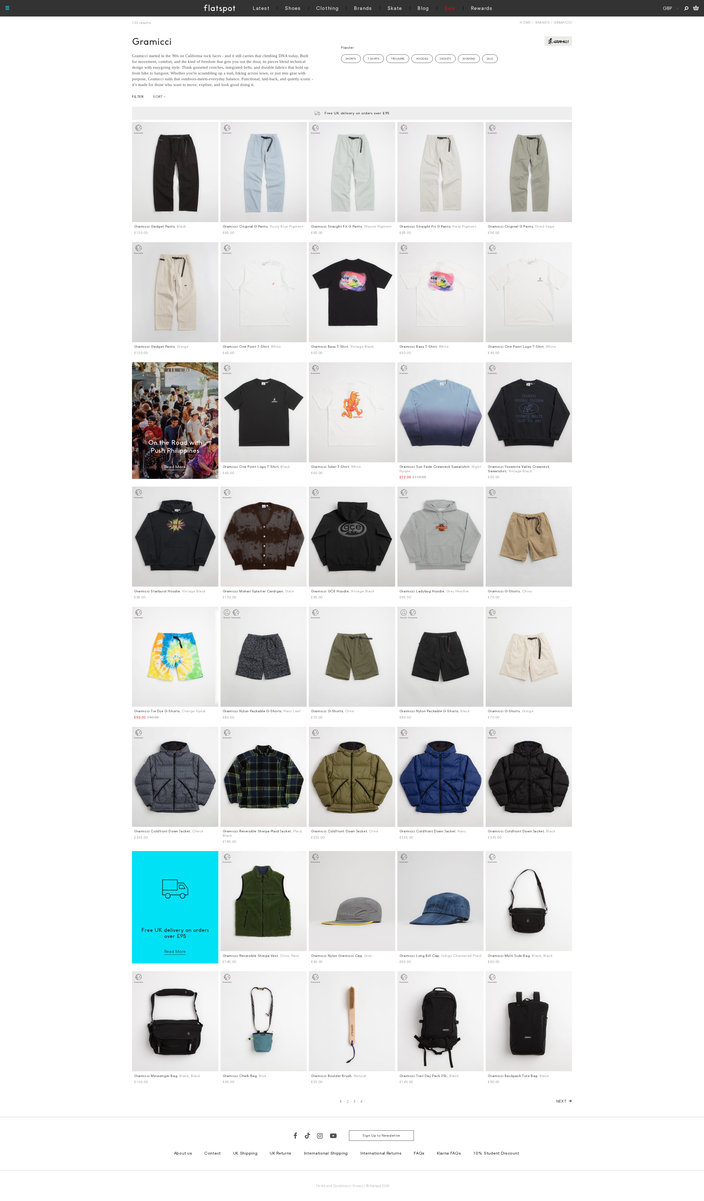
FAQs (419, 1153)
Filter (138, 97)
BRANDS (542, 22)
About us (183, 1153)
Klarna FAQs (449, 1153)
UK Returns (281, 1153)
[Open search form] (686, 8)
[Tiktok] (307, 1135)
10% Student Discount (496, 1153)
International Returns (381, 1153)
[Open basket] (696, 8)
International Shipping (326, 1153)
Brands (363, 8)
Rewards (482, 8)
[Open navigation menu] (7, 8)
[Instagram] (320, 1135)
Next (561, 1101)
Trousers (398, 58)
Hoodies (422, 58)
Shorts (351, 58)
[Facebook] (295, 1135)
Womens (469, 58)
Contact (212, 1153)
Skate (394, 8)
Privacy (358, 1186)
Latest (261, 8)
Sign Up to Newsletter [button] (381, 1135)
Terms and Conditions (333, 1186)
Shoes (293, 8)
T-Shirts (374, 58)
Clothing (327, 8)
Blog (423, 8)
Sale (449, 8)
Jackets (445, 58)
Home (525, 22)
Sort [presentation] (158, 97)
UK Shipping (245, 1153)
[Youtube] (333, 1135)
